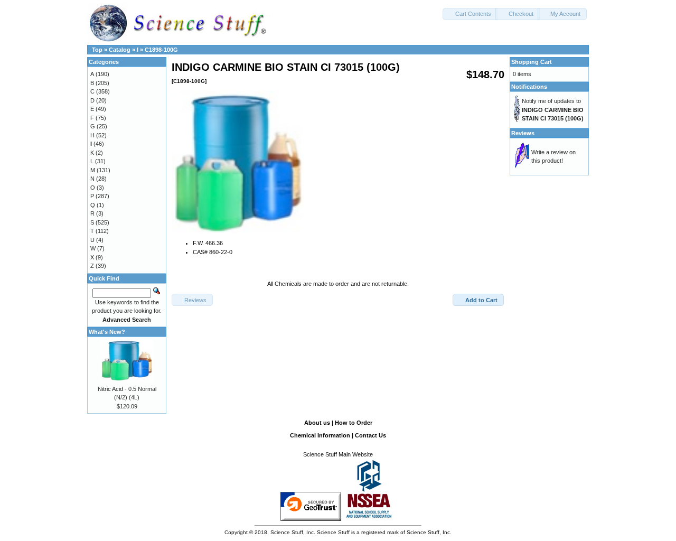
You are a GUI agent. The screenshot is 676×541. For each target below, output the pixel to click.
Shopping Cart (531, 62)
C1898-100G (161, 49)
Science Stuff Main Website (338, 454)
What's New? (107, 332)
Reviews (522, 133)
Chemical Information (320, 435)
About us (317, 422)
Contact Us (370, 435)
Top (97, 49)
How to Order (353, 422)
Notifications (529, 86)
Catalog (119, 49)
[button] (470, 14)
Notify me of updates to (553, 110)
